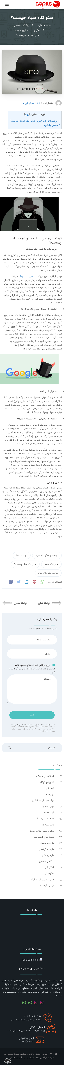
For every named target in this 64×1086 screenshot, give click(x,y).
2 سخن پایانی (52, 125)
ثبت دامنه (48, 813)
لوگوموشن (48, 873)
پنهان (27, 114)
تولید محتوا (21, 555)
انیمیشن (49, 788)
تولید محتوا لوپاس (30, 103)
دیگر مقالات (47, 825)
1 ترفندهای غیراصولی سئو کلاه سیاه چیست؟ (34, 121)
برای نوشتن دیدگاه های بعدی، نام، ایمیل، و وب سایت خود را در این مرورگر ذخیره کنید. (32, 668)
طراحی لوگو (48, 855)
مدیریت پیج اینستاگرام (42, 879)
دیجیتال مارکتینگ (44, 819)
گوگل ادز (49, 867)
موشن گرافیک (46, 886)
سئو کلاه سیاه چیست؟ (25, 564)
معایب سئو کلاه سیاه (48, 573)
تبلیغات (50, 794)
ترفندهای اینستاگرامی (43, 800)
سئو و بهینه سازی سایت (41, 831)
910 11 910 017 (32, 1016)
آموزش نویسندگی (44, 776)
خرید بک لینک (25, 276)
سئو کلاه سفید (51, 564)
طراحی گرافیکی (46, 849)
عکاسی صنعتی (46, 861)
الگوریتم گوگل (46, 782)
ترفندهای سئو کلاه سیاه (47, 555)
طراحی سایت (47, 843)
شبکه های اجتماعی (44, 837)
